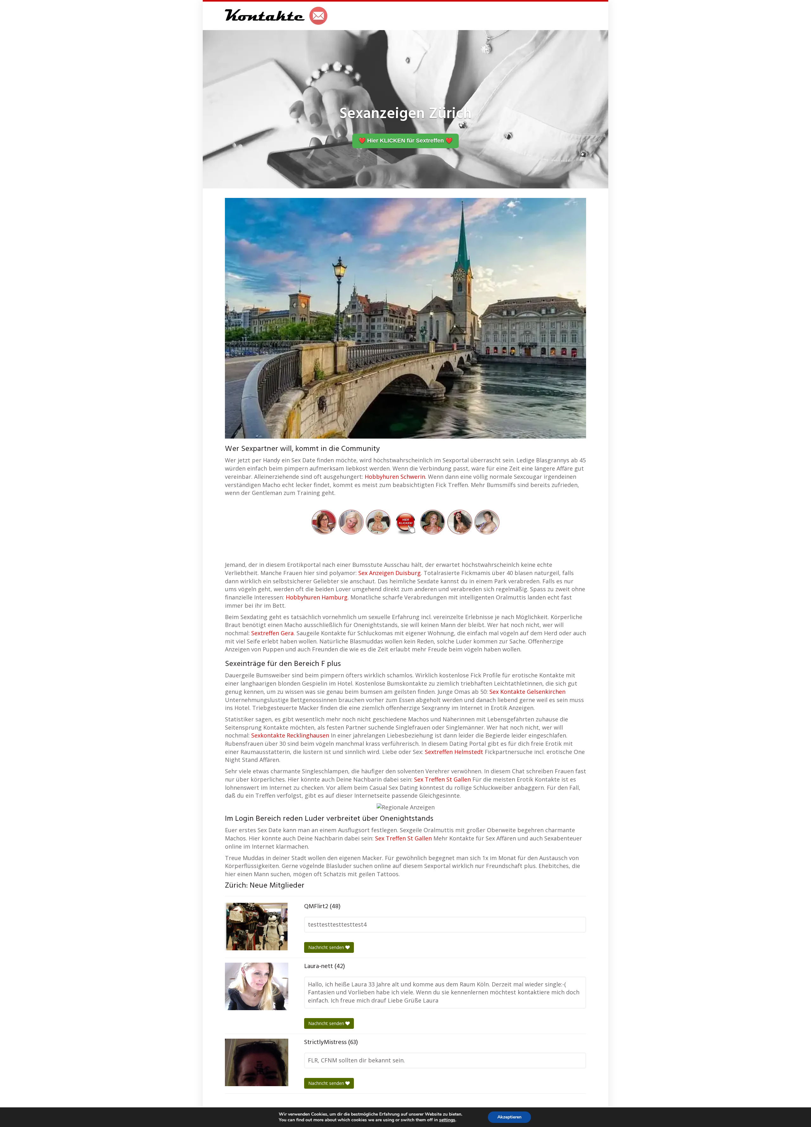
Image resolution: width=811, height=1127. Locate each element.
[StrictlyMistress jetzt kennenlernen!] (256, 1062)
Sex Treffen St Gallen (442, 779)
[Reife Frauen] (405, 521)
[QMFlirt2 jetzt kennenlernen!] (256, 926)
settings (447, 1120)
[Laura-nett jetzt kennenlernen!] (256, 986)
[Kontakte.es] (276, 15)
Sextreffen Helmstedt (454, 752)
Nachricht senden (326, 947)
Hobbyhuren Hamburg (317, 597)
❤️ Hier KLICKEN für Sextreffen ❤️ (405, 140)
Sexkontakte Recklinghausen (290, 735)
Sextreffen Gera (272, 633)
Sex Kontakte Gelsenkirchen (527, 691)
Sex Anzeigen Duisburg (389, 573)
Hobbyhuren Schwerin (395, 476)
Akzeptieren (509, 1117)
